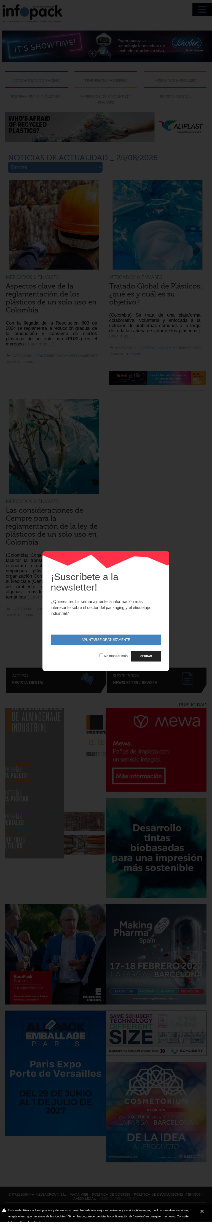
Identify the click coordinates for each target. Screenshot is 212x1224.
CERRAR (146, 656)
